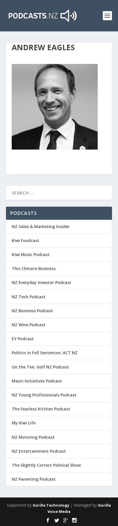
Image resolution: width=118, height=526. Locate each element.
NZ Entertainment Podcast (39, 451)
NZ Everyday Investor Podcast (41, 282)
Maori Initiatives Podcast (37, 381)
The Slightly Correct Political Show (46, 465)
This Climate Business (34, 268)
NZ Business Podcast (32, 310)
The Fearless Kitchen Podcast (41, 409)
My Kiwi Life (24, 423)
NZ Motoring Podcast (33, 437)
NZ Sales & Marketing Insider (41, 226)
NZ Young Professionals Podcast (44, 395)
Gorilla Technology (51, 505)
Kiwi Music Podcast (31, 254)
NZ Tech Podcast (29, 296)
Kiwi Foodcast (25, 240)
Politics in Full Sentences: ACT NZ (45, 352)
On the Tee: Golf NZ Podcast (40, 367)
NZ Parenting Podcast (34, 479)
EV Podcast (23, 338)
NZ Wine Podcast (29, 324)
